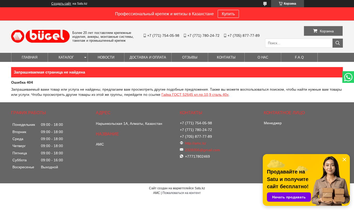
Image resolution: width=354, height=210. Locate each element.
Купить (228, 14)
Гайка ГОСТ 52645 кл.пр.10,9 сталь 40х (195, 94)
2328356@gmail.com (202, 150)
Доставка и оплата (148, 57)
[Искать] (337, 43)
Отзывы (189, 57)
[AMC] (40, 41)
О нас (263, 57)
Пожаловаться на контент (181, 193)
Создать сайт (61, 3)
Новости (106, 57)
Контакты (226, 57)
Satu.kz (200, 188)
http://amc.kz (195, 143)
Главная (29, 57)
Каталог (66, 57)
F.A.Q (299, 57)
